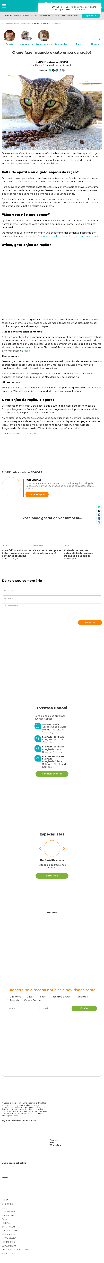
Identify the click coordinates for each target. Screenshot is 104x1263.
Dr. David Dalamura (52, 860)
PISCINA (6, 1223)
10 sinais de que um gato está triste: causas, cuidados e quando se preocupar (78, 554)
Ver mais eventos (52, 773)
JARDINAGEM (8, 1227)
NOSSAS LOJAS (9, 1238)
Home (5, 1200)
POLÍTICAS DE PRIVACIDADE (15, 1250)
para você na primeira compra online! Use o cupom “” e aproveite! (41, 15)
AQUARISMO (8, 1215)
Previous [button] (4, 39)
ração (27, 350)
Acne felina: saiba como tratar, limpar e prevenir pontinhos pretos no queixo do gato (16, 554)
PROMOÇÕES (8, 1242)
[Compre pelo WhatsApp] (25, 1143)
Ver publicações (37, 494)
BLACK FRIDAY (9, 1234)
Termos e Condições (25, 433)
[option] (9, 37)
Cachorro (38, 545)
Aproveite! (90, 15)
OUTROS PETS (8, 1211)
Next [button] (99, 39)
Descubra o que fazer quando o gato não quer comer (68, 236)
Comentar (90, 623)
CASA (4, 1219)
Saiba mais (52, 875)
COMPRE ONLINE (10, 1231)
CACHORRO (7, 1204)
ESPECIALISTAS (9, 1246)
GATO (4, 1208)
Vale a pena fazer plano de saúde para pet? (47, 552)
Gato (4, 545)
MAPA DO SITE (9, 1253)
